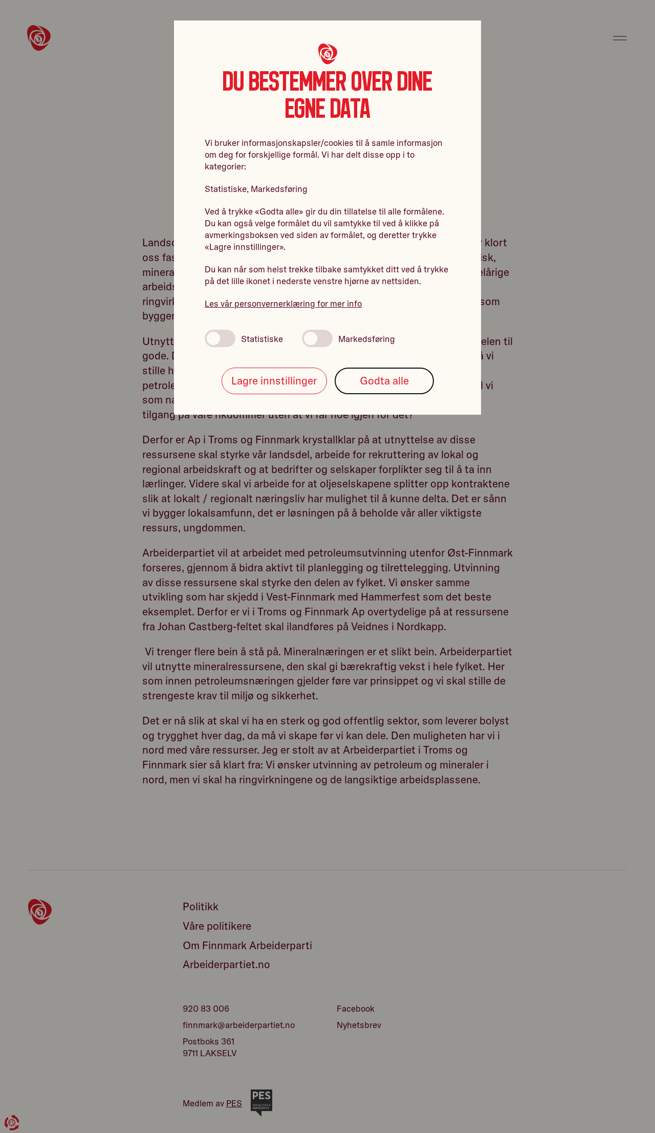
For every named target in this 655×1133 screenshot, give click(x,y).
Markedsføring (366, 338)
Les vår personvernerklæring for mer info (283, 303)
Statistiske (262, 338)
